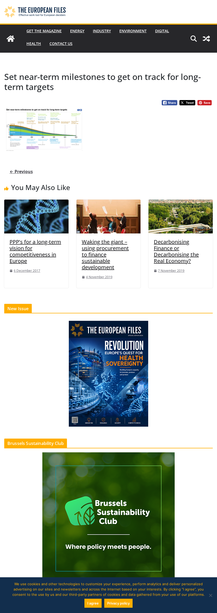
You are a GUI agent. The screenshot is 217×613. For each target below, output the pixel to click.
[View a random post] (206, 38)
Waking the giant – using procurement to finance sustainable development (105, 254)
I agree (93, 603)
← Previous (21, 171)
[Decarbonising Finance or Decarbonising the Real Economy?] (180, 216)
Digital (162, 30)
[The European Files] (10, 38)
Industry (102, 30)
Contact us (61, 43)
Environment (133, 30)
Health (33, 43)
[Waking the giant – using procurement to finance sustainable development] (108, 216)
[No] (210, 595)
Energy (77, 30)
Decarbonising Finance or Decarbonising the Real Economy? (176, 251)
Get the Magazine (44, 30)
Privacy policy (118, 603)
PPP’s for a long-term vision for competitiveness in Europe (35, 251)
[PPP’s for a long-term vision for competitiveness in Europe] (36, 216)
